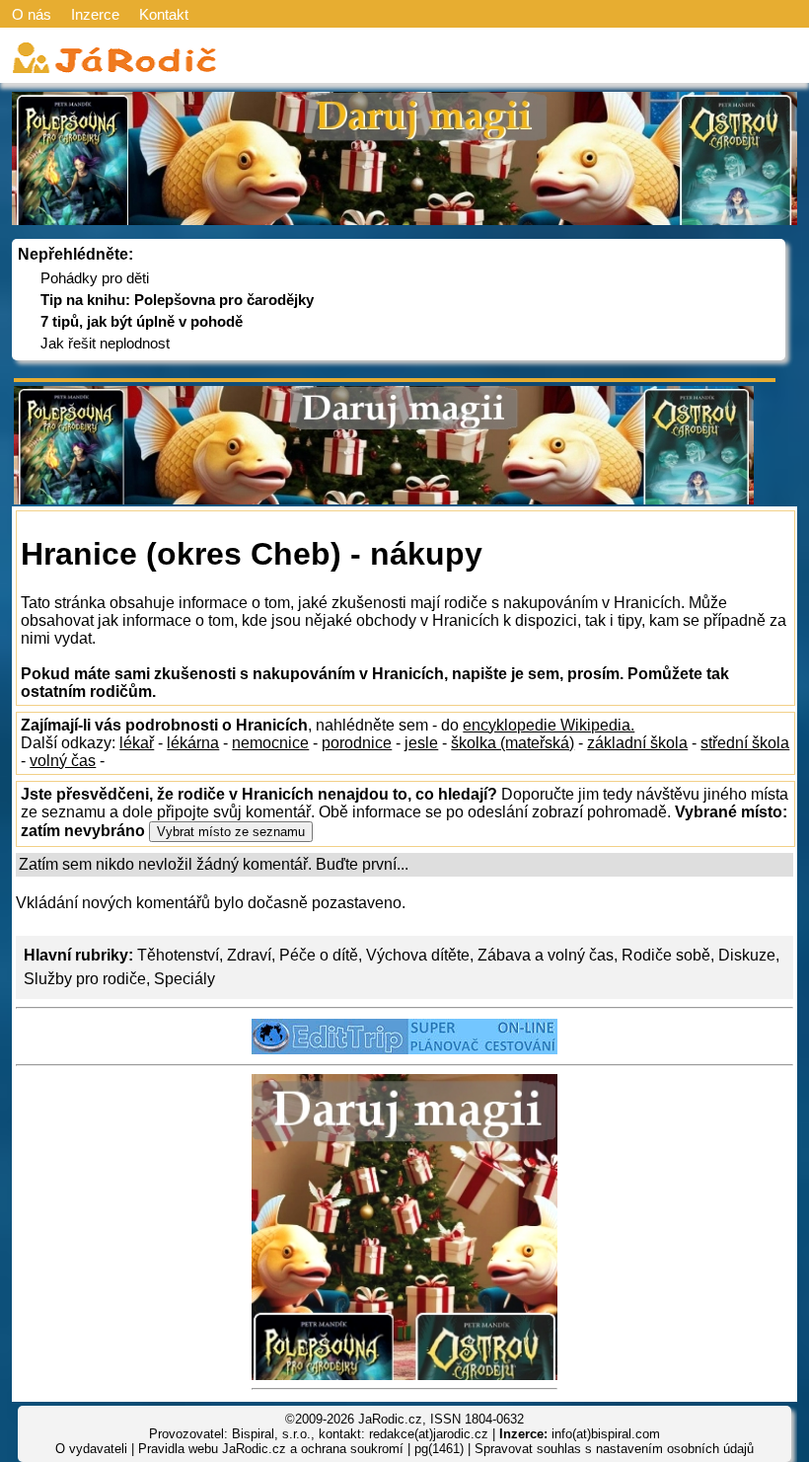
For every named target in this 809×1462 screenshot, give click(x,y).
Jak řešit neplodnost (105, 343)
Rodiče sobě (666, 955)
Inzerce (95, 14)
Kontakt (163, 14)
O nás (31, 14)
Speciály (184, 978)
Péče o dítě (318, 955)
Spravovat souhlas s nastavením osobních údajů (614, 1448)
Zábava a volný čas (546, 955)
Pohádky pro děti (94, 277)
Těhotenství (178, 955)
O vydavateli (91, 1448)
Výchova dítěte (418, 955)
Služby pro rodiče (85, 978)
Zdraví (249, 955)
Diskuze (746, 955)
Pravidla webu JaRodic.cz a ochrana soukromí (271, 1448)
